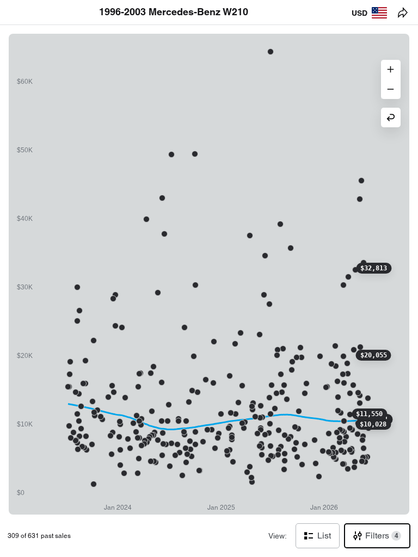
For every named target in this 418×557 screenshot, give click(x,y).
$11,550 (369, 414)
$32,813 (373, 268)
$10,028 (373, 424)
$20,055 (373, 355)
